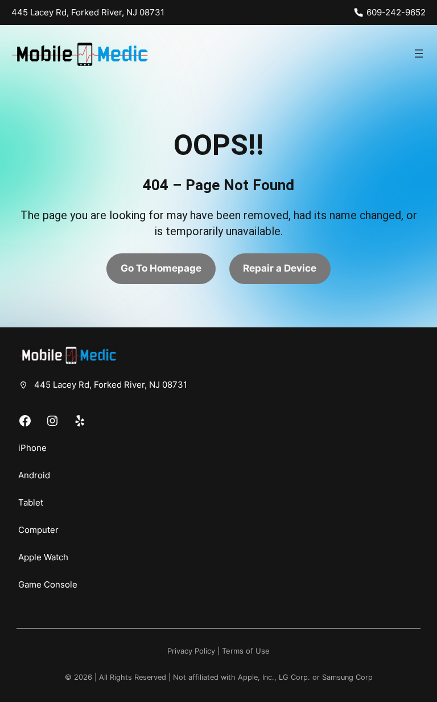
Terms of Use (246, 651)
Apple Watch (43, 557)
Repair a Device (279, 268)
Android (34, 475)
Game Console (47, 584)
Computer (38, 529)
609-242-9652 (396, 12)
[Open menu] (419, 53)
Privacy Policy (191, 651)
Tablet (30, 502)
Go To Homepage (161, 268)
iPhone (32, 447)
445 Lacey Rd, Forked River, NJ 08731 (87, 12)
